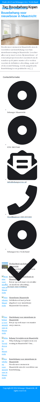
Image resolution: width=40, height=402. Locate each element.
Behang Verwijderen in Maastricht (23, 338)
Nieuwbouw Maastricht (19, 297)
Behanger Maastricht (14, 8)
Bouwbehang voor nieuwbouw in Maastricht (18, 14)
